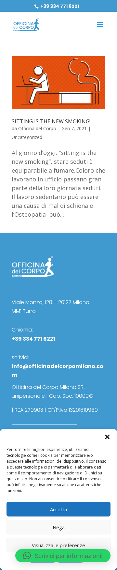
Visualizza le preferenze (58, 545)
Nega (59, 527)
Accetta (58, 509)
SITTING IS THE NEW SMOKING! (51, 121)
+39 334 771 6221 (59, 6)
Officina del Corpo (37, 128)
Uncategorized (27, 137)
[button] (107, 437)
